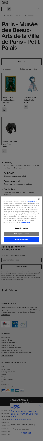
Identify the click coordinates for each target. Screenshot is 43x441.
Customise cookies (21, 228)
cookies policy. (25, 222)
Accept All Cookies (21, 239)
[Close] (38, 199)
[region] (21, 220)
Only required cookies (21, 233)
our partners (31, 201)
